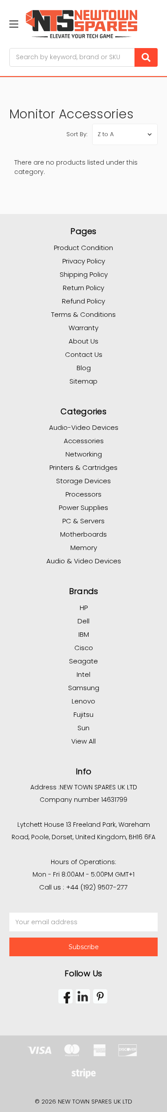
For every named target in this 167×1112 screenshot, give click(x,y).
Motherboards (83, 534)
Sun (83, 727)
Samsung (83, 687)
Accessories (84, 440)
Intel (83, 674)
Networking (83, 454)
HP (84, 607)
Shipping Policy (84, 274)
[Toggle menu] (13, 24)
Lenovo (83, 701)
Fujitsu (83, 714)
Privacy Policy (83, 261)
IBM (83, 634)
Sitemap (83, 381)
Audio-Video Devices (83, 427)
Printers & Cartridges (83, 467)
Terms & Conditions (83, 314)
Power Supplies (83, 507)
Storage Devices (83, 480)
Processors (83, 494)
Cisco (83, 647)
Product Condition (83, 247)
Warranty (83, 327)
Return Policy (83, 287)
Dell (83, 621)
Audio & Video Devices (83, 561)
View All (83, 741)
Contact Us (83, 354)
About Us (83, 341)
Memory (83, 547)
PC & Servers (83, 521)
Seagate (83, 661)
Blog (84, 367)
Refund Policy (83, 301)
